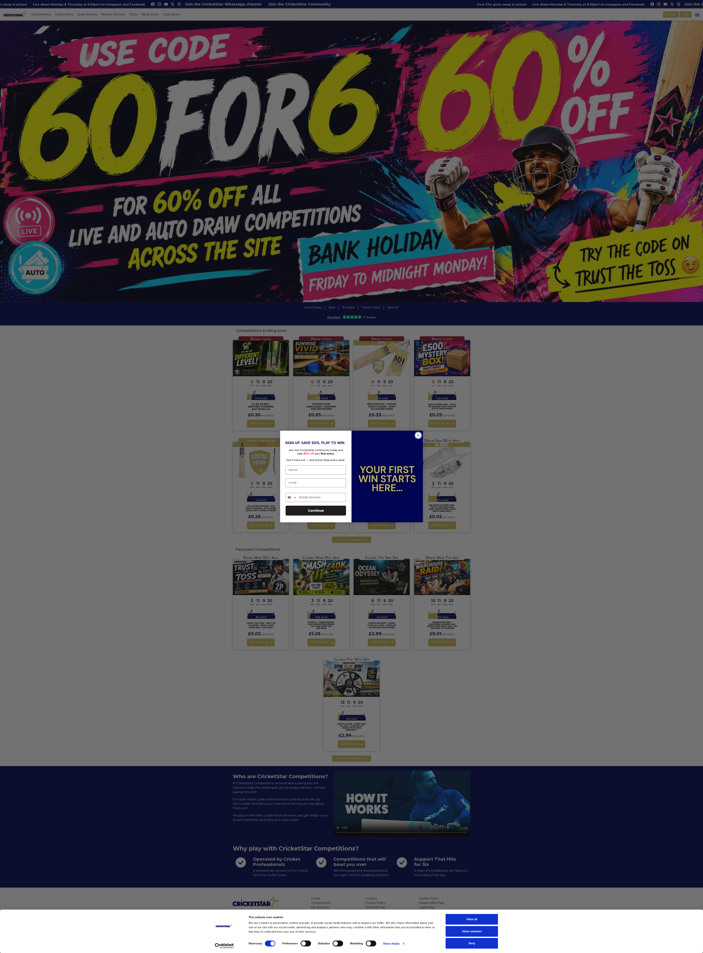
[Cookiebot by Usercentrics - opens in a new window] (224, 946)
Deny (471, 943)
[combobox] (291, 497)
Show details (391, 943)
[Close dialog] (418, 435)
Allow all (471, 919)
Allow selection (472, 931)
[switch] (306, 943)
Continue (316, 510)
